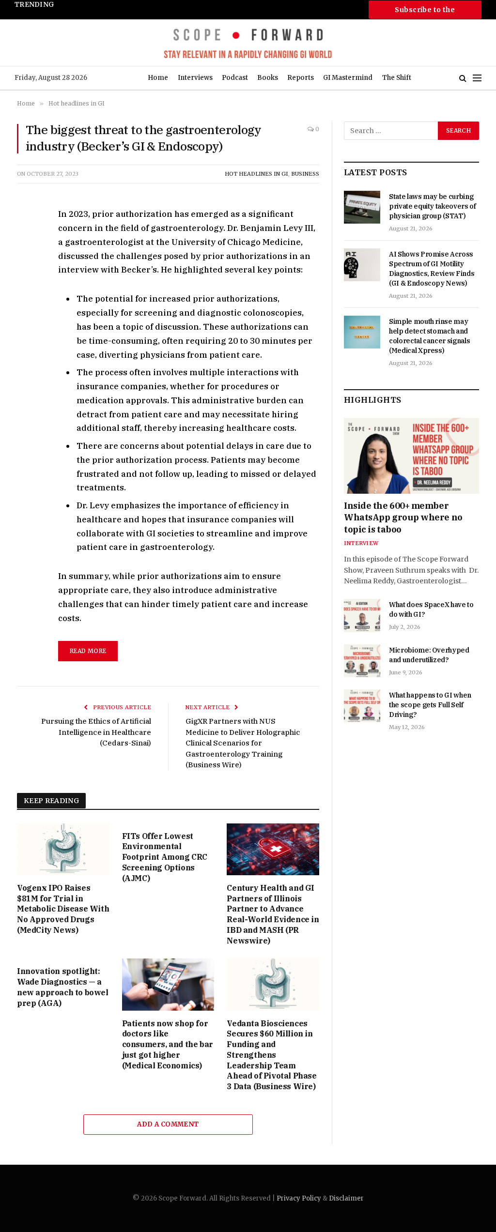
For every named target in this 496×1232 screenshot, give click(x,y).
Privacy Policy (299, 1198)
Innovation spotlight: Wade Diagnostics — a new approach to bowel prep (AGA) (62, 986)
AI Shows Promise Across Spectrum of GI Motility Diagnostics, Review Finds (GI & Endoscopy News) (431, 269)
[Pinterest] (26, 305)
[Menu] (477, 78)
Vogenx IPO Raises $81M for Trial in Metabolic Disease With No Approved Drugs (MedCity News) (63, 909)
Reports (300, 78)
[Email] (26, 327)
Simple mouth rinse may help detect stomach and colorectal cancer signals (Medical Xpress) (111, 14)
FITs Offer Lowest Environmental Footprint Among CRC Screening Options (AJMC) (164, 857)
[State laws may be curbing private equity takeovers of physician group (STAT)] (362, 207)
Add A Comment (168, 1124)
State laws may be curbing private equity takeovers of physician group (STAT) (432, 206)
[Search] (462, 78)
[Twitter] (26, 260)
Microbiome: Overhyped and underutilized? (429, 655)
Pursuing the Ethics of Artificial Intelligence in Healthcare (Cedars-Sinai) (96, 731)
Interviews (195, 78)
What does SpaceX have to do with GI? (431, 609)
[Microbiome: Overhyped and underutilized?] (362, 660)
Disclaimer (346, 1198)
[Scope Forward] (247, 42)
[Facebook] (26, 238)
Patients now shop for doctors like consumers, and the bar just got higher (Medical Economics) (167, 1044)
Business (305, 173)
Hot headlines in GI (256, 173)
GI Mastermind (347, 78)
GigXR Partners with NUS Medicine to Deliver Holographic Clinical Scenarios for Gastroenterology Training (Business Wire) (243, 742)
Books (267, 78)
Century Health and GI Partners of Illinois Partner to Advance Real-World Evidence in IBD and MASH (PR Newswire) (273, 914)
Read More (88, 650)
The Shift (396, 78)
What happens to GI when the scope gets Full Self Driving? (430, 705)
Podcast (235, 78)
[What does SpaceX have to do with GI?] (362, 615)
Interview (361, 543)
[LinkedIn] (26, 283)
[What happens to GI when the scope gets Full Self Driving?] (362, 705)
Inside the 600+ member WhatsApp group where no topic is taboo (403, 517)
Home (158, 78)
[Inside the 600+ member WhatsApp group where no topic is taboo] (411, 456)
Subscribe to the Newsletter (425, 12)
